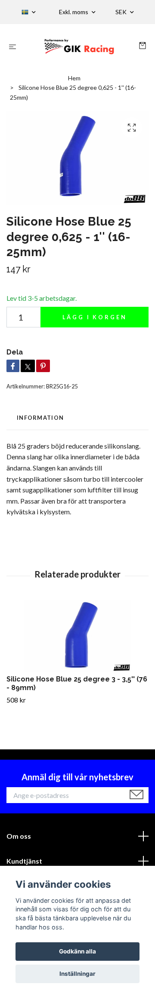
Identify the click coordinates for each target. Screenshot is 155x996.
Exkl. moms (74, 11)
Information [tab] (40, 417)
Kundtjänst (24, 861)
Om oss (18, 836)
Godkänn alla (77, 951)
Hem (74, 78)
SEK (121, 11)
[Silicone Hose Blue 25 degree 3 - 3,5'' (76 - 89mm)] (77, 636)
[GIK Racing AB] (79, 46)
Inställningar (77, 973)
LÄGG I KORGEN (94, 317)
